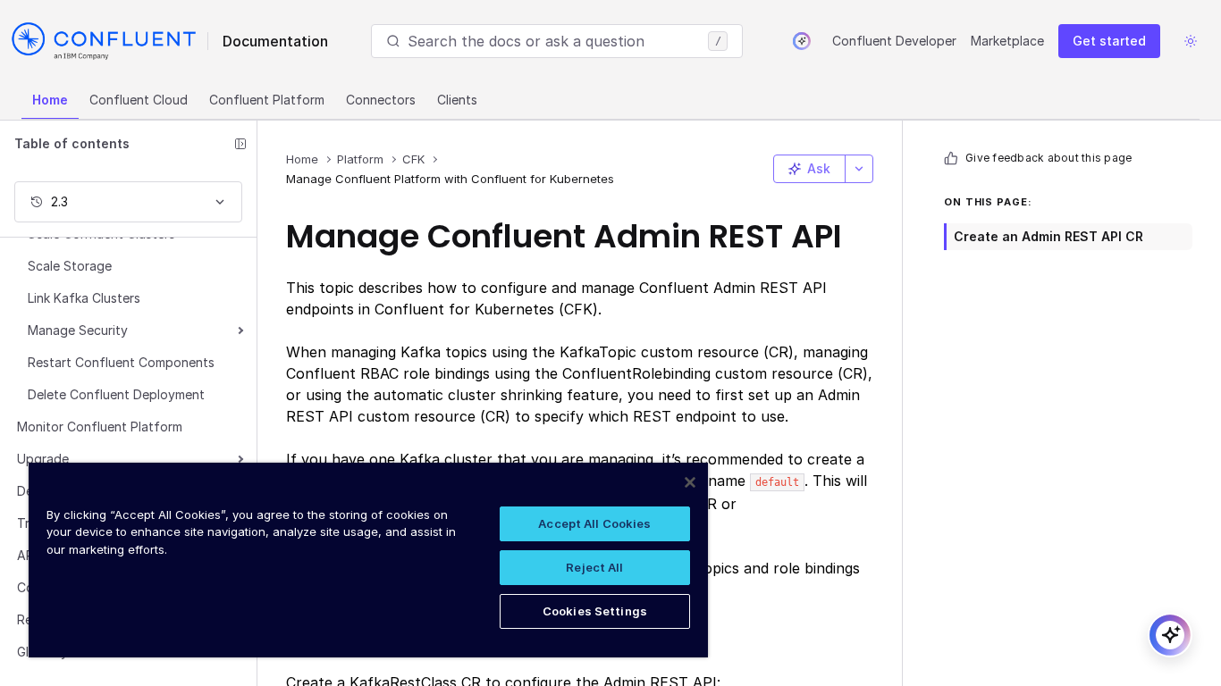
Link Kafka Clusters (84, 297)
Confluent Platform (266, 99)
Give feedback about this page (1048, 157)
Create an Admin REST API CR (1048, 236)
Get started (1109, 40)
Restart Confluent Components (121, 362)
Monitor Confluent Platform (99, 426)
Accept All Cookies (594, 523)
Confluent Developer (894, 40)
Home (50, 99)
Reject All (594, 567)
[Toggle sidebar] (240, 143)
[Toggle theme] (1191, 41)
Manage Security (78, 330)
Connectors (381, 99)
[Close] (690, 482)
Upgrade (43, 458)
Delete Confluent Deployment (116, 394)
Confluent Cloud (138, 99)
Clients (457, 99)
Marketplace (1007, 40)
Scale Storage (70, 265)
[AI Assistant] (802, 41)
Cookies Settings (595, 611)
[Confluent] (103, 41)
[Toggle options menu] (859, 168)
